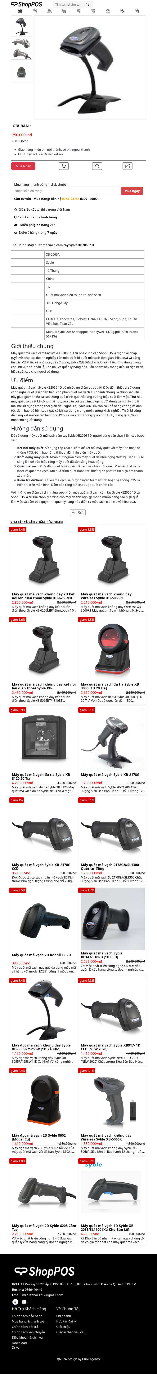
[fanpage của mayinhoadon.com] (15, 1302)
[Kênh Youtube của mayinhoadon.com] (24, 1302)
